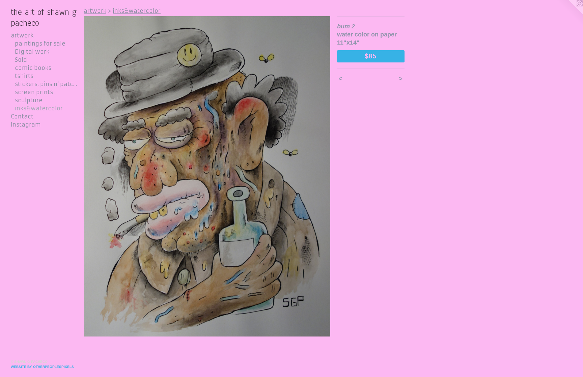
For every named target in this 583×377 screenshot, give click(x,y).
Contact (22, 116)
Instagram (26, 124)
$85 (371, 56)
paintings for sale (40, 43)
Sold (21, 59)
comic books (33, 67)
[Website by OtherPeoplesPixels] (569, 13)
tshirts (24, 76)
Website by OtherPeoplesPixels (42, 367)
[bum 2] (207, 176)
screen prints (34, 92)
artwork (22, 35)
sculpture (29, 100)
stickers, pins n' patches (46, 84)
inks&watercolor (39, 108)
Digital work (32, 51)
